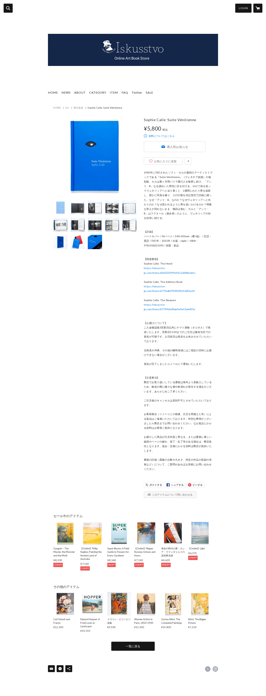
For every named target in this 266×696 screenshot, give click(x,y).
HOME (53, 92)
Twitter (137, 92)
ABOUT (80, 92)
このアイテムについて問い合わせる (172, 494)
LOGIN (243, 8)
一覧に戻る (133, 646)
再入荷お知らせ (177, 146)
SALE (149, 92)
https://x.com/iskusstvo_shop (207, 669)
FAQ (125, 92)
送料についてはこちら (162, 135)
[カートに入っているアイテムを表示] (257, 8)
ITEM (114, 92)
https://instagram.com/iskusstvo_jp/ (215, 669)
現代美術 (78, 107)
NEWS (66, 92)
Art (67, 107)
